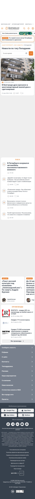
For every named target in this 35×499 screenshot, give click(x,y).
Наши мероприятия (9, 376)
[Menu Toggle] (2, 28)
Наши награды (17, 468)
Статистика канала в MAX (11, 390)
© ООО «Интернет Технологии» (17, 487)
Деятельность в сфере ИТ (17, 463)
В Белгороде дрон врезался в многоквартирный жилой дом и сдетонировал (16, 87)
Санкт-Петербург (7, 45)
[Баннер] (25, 33)
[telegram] (13, 424)
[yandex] (27, 424)
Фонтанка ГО (29, 24)
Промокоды (17, 307)
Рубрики (5, 352)
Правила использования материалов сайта (17, 455)
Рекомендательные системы (17, 460)
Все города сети (7, 394)
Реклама (5, 371)
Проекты (5, 399)
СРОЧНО (5, 38)
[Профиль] (33, 28)
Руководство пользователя (17, 466)
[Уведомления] (28, 28)
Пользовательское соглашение (18, 449)
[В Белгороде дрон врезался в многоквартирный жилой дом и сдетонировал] (17, 69)
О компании (6, 380)
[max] (8, 424)
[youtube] (22, 424)
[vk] (17, 424)
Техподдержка (7, 366)
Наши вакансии (7, 385)
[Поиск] (24, 28)
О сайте (4, 357)
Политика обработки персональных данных (17, 452)
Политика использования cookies (17, 458)
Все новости (18, 45)
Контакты (5, 362)
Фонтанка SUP (5, 24)
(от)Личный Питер (18, 24)
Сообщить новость (9, 347)
